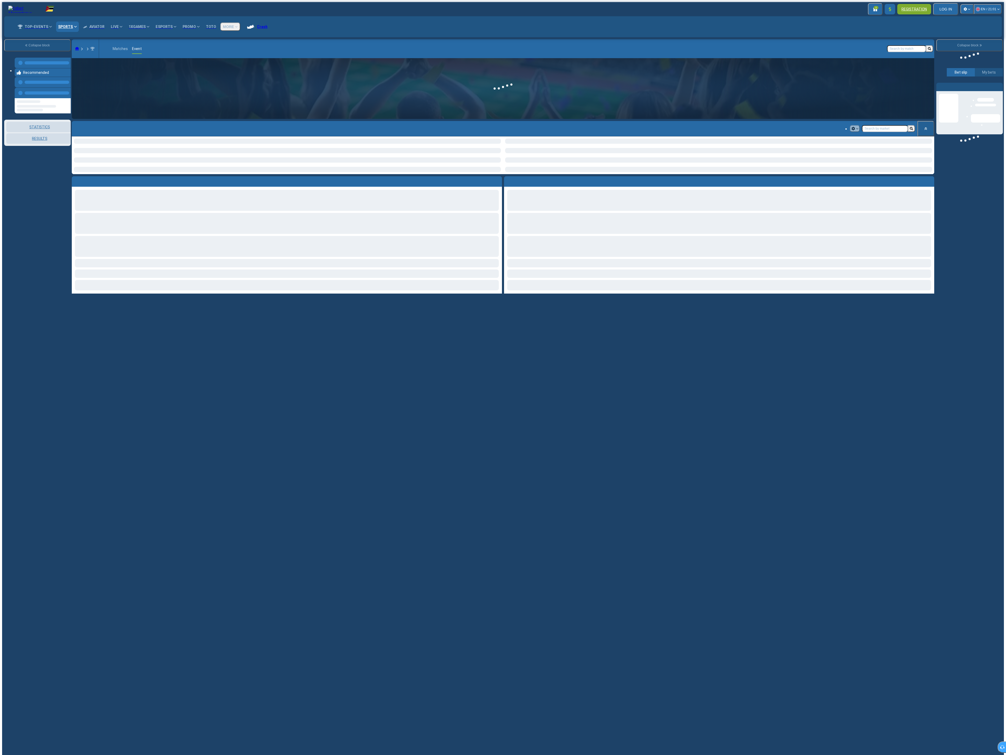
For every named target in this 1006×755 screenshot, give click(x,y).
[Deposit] (890, 9)
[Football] (87, 48)
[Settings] (967, 9)
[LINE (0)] (77, 48)
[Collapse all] (925, 128)
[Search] (929, 48)
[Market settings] (855, 128)
